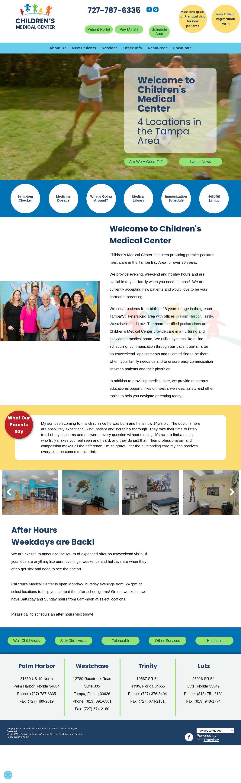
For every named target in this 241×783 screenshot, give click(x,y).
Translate (211, 740)
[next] (232, 492)
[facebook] (189, 737)
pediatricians (190, 324)
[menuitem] (58, 48)
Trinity (208, 316)
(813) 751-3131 (210, 694)
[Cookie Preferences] (8, 775)
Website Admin (21, 737)
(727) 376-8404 (154, 694)
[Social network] (149, 10)
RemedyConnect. (41, 734)
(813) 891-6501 (98, 701)
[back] (9, 492)
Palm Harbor (190, 316)
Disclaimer (64, 734)
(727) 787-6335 (43, 694)
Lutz (141, 324)
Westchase (119, 324)
